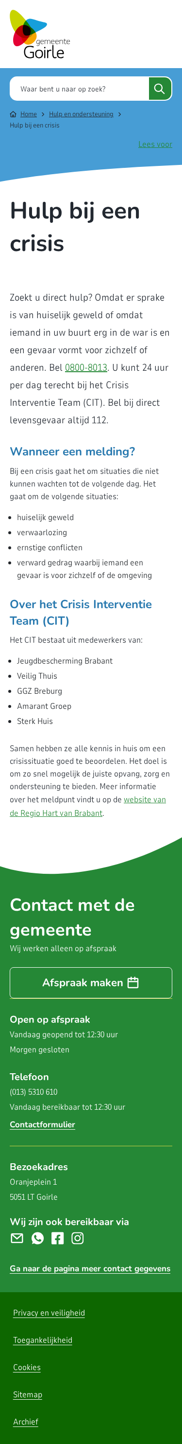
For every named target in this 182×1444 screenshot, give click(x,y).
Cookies (27, 1367)
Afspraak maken (82, 982)
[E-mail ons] (21, 1237)
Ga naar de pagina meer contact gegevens (90, 1268)
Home (28, 114)
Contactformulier (42, 1124)
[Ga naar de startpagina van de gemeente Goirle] (40, 34)
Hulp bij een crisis (35, 125)
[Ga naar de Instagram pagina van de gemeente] (81, 1237)
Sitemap (27, 1394)
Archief (25, 1421)
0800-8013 (86, 367)
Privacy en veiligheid (49, 1312)
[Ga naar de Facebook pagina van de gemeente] (61, 1237)
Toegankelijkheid (42, 1340)
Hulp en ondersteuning (81, 114)
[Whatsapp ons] (41, 1237)
